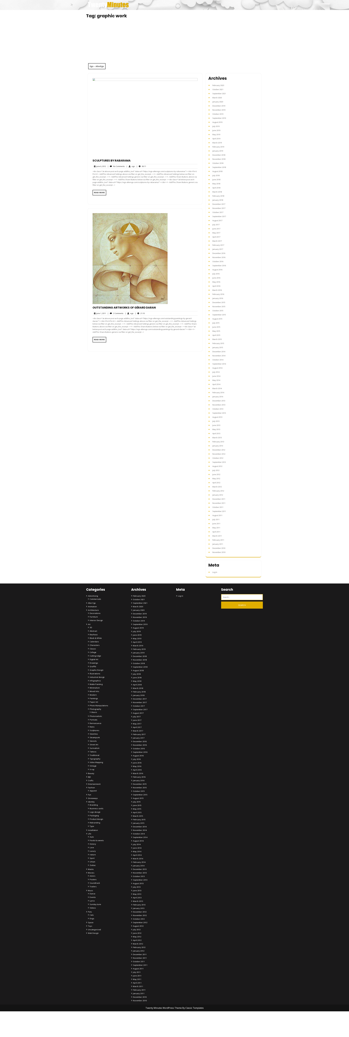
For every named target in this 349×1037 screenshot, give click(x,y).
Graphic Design (96, 670)
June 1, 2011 (100, 313)
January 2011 (217, 544)
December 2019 (218, 106)
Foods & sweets (97, 840)
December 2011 (218, 499)
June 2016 (216, 278)
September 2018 (219, 167)
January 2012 (217, 495)
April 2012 (216, 482)
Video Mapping (96, 762)
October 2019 (217, 114)
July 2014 (215, 372)
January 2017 (217, 249)
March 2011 (217, 536)
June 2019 (216, 130)
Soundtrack (95, 883)
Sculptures (94, 730)
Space (91, 922)
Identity (91, 802)
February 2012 (218, 491)
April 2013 (216, 433)
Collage (93, 652)
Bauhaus (94, 634)
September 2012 (219, 462)
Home (136, 1020)
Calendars (94, 641)
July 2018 (215, 175)
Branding (94, 805)
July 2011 (215, 519)
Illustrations (95, 673)
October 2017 (217, 212)
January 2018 (217, 200)
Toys (90, 926)
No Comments (116, 166)
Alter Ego (92, 603)
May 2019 (216, 134)
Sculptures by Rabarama (112, 160)
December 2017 (218, 204)
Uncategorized (94, 929)
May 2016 (216, 282)
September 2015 (219, 314)
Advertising (93, 596)
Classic (93, 649)
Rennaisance (95, 723)
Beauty (91, 773)
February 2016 (218, 294)
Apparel (93, 790)
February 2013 (218, 441)
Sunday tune (95, 904)
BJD (89, 777)
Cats (92, 915)
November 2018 (218, 159)
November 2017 (218, 208)
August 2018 (217, 171)
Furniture (94, 617)
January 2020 (217, 101)
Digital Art (94, 659)
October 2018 (217, 163)
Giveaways (93, 798)
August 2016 (217, 269)
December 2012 (218, 450)
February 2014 (218, 392)
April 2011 (216, 532)
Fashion (91, 787)
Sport (92, 858)
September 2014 (219, 364)
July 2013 (215, 421)
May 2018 (216, 183)
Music (90, 890)
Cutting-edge (95, 656)
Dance (92, 893)
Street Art (94, 744)
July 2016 (215, 273)
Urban (92, 861)
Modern (93, 695)
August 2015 (217, 319)
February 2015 (218, 343)
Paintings (94, 698)
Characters (95, 645)
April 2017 (216, 237)
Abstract (93, 631)
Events (93, 897)
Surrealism (94, 748)
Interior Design (96, 620)
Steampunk (95, 737)
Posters (93, 879)
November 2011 (218, 503)
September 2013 (219, 413)
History (93, 844)
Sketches (94, 734)
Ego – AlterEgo (97, 66)
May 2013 (216, 429)
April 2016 (216, 286)
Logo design (95, 812)
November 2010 (218, 552)
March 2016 (217, 290)
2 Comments (115, 313)
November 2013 (218, 405)
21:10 (140, 313)
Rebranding (95, 822)
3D (91, 627)
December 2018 (218, 155)
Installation (93, 830)
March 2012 (217, 486)
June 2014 (216, 376)
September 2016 (219, 265)
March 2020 (217, 97)
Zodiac (93, 865)
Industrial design (97, 677)
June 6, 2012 (100, 166)
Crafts (90, 780)
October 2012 (217, 458)
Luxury (93, 851)
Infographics (95, 680)
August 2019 (217, 122)
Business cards (96, 808)
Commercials (95, 599)
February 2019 (218, 147)
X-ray (92, 769)
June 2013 (216, 425)
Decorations (95, 613)
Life (89, 833)
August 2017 (217, 220)
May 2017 (216, 233)
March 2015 (217, 339)
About (136, 1028)
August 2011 (217, 515)
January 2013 (217, 446)
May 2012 (216, 478)
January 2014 (217, 396)
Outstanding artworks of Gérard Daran (124, 307)
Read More (99, 192)
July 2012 (215, 470)
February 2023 (218, 85)
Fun (89, 794)
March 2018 (217, 192)
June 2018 (216, 179)
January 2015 (217, 347)
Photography (95, 709)
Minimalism (95, 688)
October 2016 (217, 261)
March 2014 (217, 388)
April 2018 (216, 187)
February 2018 (218, 196)
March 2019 (217, 142)
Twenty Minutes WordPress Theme (163, 1007)
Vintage (93, 766)
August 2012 (217, 466)
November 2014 (218, 355)
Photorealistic (96, 716)
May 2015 (216, 331)
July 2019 (215, 126)
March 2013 (217, 437)
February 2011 (218, 540)
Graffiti (93, 666)
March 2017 (217, 241)
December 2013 (218, 400)
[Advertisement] (174, 43)
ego (130, 166)
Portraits (93, 720)
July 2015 (215, 323)
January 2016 (217, 298)
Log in (214, 572)
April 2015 (216, 335)
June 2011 (216, 523)
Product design (96, 819)
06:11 (141, 166)
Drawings (94, 663)
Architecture (93, 610)
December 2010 (218, 548)
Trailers (93, 886)
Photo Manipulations (99, 705)
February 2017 (218, 245)
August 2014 (217, 368)
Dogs (92, 918)
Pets (90, 912)
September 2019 (219, 118)
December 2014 (218, 351)
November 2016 (218, 257)
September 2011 (219, 511)
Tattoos (93, 751)
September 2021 (219, 93)
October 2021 (217, 89)
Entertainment (94, 784)
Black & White (96, 638)
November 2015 (218, 306)
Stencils (93, 741)
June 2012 (216, 474)
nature (93, 854)
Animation (92, 606)
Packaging (94, 815)
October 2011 (217, 507)
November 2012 (218, 454)
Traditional (94, 755)
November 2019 (218, 110)
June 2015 (216, 327)
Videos (93, 908)
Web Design (93, 933)
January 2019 (217, 151)
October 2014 (217, 359)
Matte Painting (96, 684)
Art (89, 624)
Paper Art (94, 702)
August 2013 (217, 417)
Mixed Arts (94, 691)
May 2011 (216, 527)
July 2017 (215, 224)
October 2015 (217, 310)
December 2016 (218, 253)
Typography (95, 759)
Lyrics (92, 901)
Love (92, 847)
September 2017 (219, 216)
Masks (91, 869)
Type (92, 826)
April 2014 (216, 384)
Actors (92, 876)
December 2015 (218, 302)
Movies (91, 873)
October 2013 (217, 409)
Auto (92, 837)
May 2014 (216, 380)
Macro (94, 712)
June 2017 (216, 228)
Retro (92, 727)
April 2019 (216, 138)
